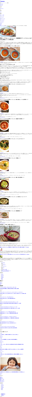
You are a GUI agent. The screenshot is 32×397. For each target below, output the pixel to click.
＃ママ (2, 386)
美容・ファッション (8, 270)
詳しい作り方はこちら (2, 117)
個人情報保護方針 (3, 394)
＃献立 (2, 279)
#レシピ (1, 283)
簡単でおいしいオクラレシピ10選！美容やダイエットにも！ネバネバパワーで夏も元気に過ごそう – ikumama (14, 254)
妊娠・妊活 (4, 264)
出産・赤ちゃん (2, 378)
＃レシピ (2, 274)
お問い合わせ (2, 395)
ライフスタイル (7, 271)
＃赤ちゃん (2, 276)
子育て (3, 267)
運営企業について (3, 393)
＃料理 (2, 388)
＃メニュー (2, 277)
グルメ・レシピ (3, 25)
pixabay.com (2, 242)
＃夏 (1, 278)
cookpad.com (2, 113)
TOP (0, 25)
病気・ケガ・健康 (5, 269)
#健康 (0, 284)
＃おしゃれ (2, 275)
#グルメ (1, 282)
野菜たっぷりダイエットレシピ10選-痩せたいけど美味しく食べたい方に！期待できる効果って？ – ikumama (14, 247)
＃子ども (2, 384)
